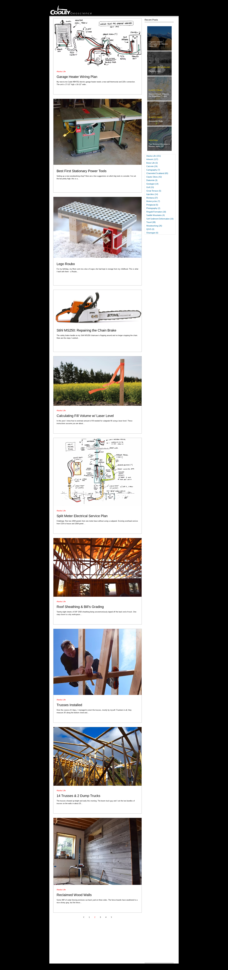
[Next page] (111, 917)
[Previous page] (83, 917)
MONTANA (153, 140)
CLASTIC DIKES (155, 90)
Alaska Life (61, 71)
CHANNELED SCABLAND (159, 67)
